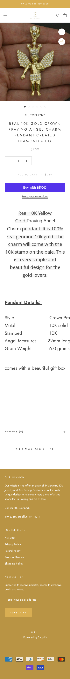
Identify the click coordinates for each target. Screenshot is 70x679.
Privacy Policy (13, 544)
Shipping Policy (14, 563)
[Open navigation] (5, 15)
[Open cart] (64, 15)
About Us (10, 538)
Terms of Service (14, 557)
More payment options (35, 196)
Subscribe (18, 612)
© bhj (35, 632)
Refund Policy (12, 551)
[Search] (58, 15)
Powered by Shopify (35, 637)
